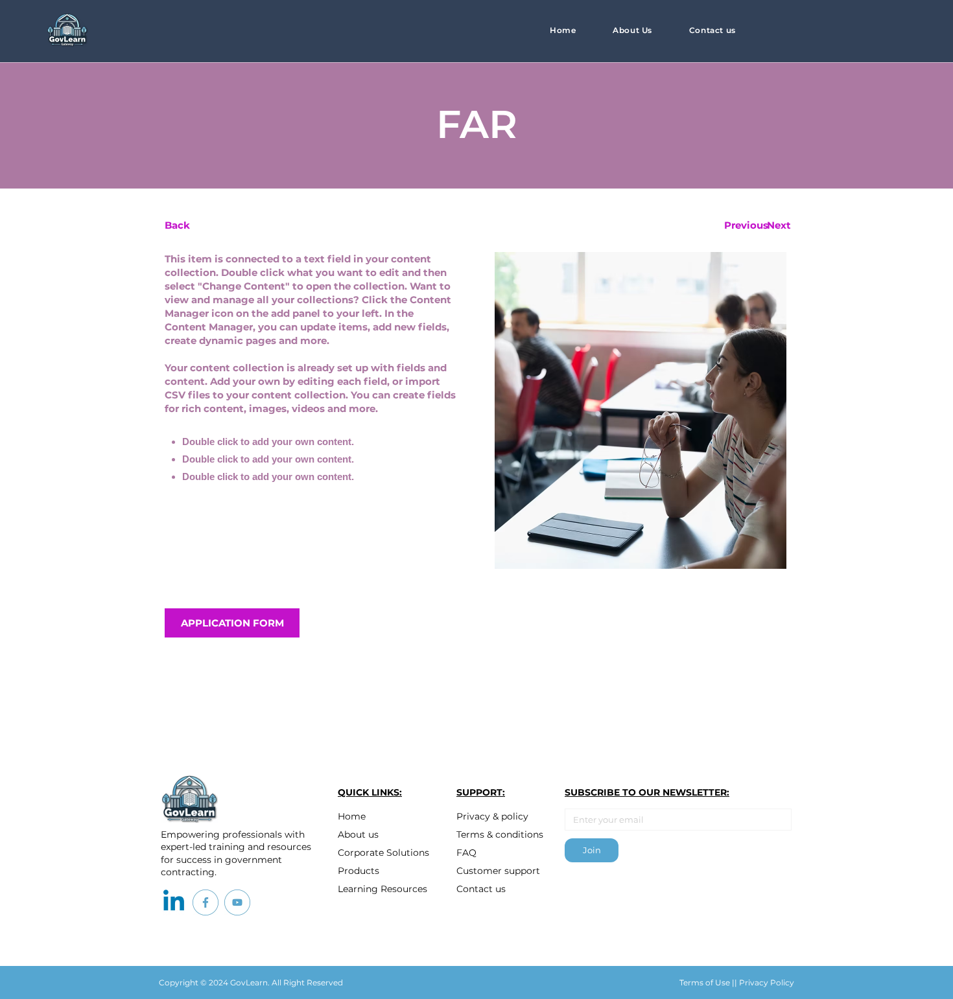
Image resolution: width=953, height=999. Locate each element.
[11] (237, 902)
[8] (205, 902)
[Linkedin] (174, 902)
